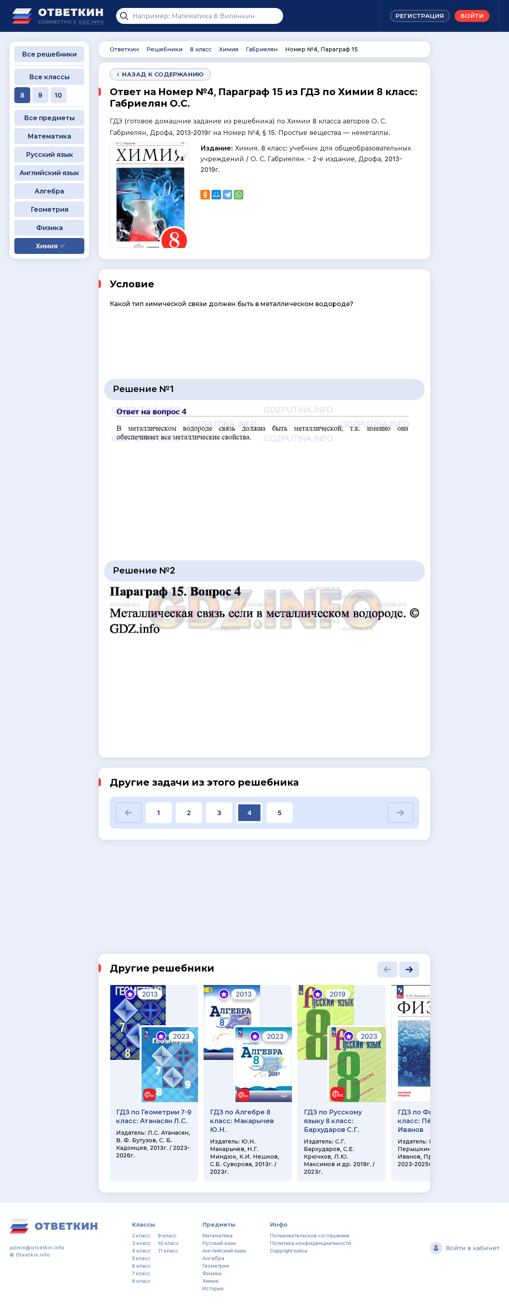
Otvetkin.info (33, 1255)
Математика (49, 136)
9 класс (167, 1236)
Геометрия (49, 209)
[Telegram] (227, 194)
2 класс (141, 1236)
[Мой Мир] (216, 194)
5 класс (141, 1258)
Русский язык (49, 154)
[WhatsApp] (238, 194)
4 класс (141, 1251)
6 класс (141, 1266)
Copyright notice (288, 1251)
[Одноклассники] (205, 194)
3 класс (141, 1243)
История (212, 1289)
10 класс (168, 1243)
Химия (210, 1281)
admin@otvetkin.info (37, 1248)
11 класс (168, 1251)
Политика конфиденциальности (310, 1243)
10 (58, 95)
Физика (49, 228)
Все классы (49, 77)
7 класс (141, 1273)
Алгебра (49, 191)
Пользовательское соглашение (310, 1236)
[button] (128, 812)
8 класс (141, 1281)
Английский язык (49, 173)
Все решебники (49, 54)
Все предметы (49, 118)
